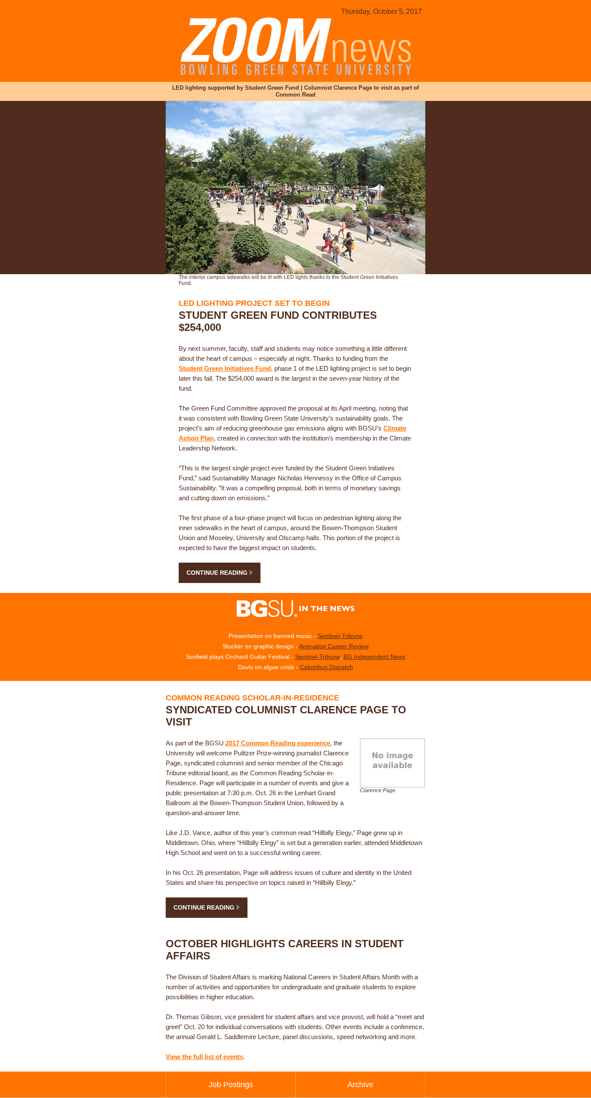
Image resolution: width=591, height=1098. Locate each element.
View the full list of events (204, 1056)
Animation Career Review (334, 646)
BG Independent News (374, 656)
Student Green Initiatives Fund (225, 368)
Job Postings (231, 1084)
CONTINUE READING (217, 572)
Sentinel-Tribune (340, 635)
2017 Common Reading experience (277, 743)
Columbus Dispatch (326, 667)
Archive (360, 1084)
